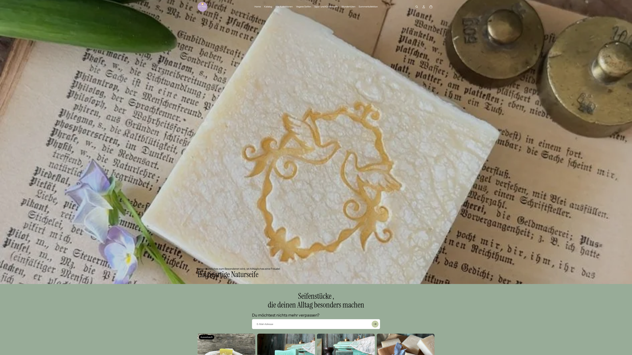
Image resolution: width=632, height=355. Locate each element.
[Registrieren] (375, 324)
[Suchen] (416, 6)
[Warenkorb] (430, 6)
